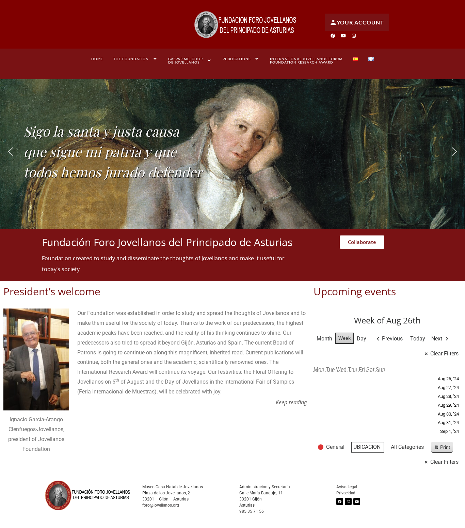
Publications (237, 59)
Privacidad (345, 493)
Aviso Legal (346, 487)
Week (344, 338)
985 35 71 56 (251, 511)
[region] (232, 151)
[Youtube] (343, 35)
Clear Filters (444, 353)
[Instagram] (353, 35)
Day (361, 338)
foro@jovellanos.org (160, 505)
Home (97, 59)
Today (417, 338)
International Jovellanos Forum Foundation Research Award (306, 60)
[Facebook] (332, 35)
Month (324, 338)
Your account (360, 22)
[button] (135, 59)
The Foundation (131, 59)
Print (442, 448)
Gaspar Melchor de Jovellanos (185, 60)
